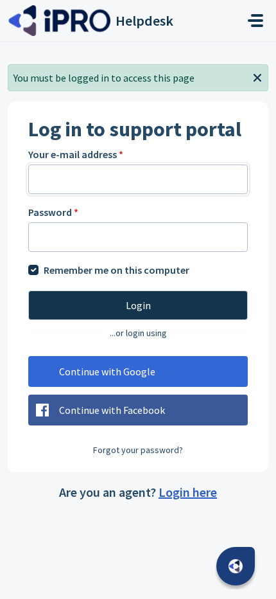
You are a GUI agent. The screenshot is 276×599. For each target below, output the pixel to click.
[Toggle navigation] (255, 20)
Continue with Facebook (112, 410)
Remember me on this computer (116, 270)
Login (138, 305)
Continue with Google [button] (107, 371)
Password (53, 212)
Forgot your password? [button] (138, 450)
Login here (188, 492)
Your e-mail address (75, 154)
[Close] (257, 76)
